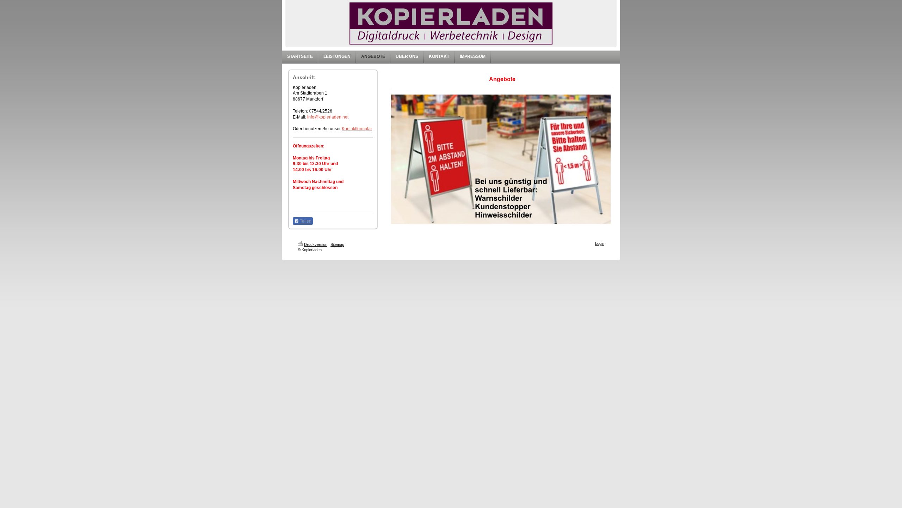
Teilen (305, 221)
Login (599, 243)
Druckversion (315, 244)
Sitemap (337, 244)
